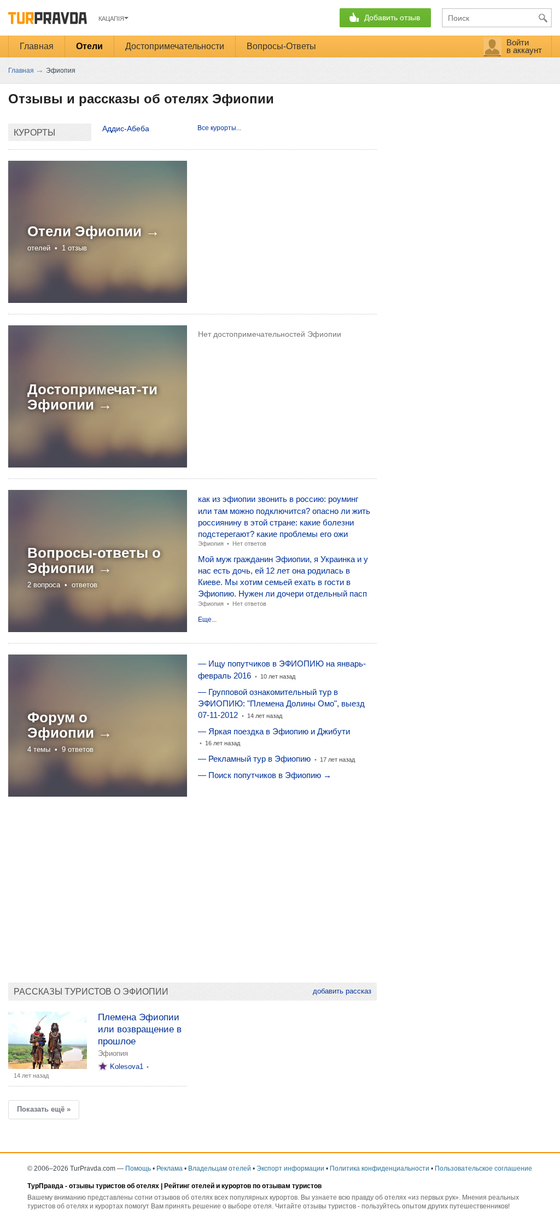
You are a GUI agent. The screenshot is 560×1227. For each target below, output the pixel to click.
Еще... (207, 619)
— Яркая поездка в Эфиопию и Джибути (274, 731)
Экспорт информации (290, 1168)
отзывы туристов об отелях (114, 1186)
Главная (37, 46)
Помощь (138, 1168)
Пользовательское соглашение (483, 1168)
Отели (89, 46)
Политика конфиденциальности (379, 1168)
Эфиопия (211, 543)
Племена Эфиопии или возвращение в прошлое (140, 1029)
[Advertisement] (192, 884)
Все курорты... (219, 128)
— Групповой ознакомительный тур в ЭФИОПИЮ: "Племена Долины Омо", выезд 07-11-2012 (281, 703)
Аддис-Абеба (125, 128)
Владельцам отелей (219, 1168)
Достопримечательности (174, 46)
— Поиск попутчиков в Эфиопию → (264, 775)
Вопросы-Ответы (281, 46)
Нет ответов (249, 543)
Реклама (169, 1168)
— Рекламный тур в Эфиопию (254, 758)
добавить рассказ (342, 991)
